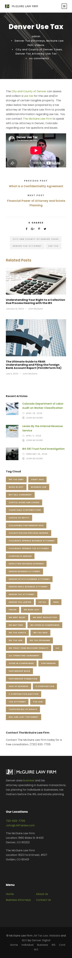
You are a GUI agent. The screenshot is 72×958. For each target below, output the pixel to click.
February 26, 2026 (36, 454)
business (28, 780)
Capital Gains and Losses (24, 502)
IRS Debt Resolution (45, 617)
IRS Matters (16, 625)
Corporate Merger (20, 556)
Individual (27, 945)
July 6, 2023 (12, 373)
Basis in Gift (16, 487)
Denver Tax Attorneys (30, 40)
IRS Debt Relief (17, 617)
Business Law (38, 487)
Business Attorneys (18, 900)
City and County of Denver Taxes (39, 49)
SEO (24, 940)
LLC (57, 648)
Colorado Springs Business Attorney (32, 540)
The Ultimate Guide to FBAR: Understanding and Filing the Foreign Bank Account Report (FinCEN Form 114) (33, 365)
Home (10, 894)
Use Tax (51, 53)
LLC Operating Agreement (24, 655)
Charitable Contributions (25, 510)
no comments (39, 58)
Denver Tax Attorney (30, 53)
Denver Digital (41, 940)
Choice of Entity (19, 517)
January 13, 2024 (15, 308)
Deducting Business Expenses (26, 563)
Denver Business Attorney (24, 571)
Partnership (48, 663)
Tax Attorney (17, 701)
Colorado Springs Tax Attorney (29, 548)
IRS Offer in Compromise (44, 625)
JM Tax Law (40, 936)
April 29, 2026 (34, 413)
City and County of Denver (29, 91)
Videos (39, 45)
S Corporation (45, 686)
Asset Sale (37, 479)
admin (36, 36)
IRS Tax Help (40, 632)
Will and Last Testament (23, 717)
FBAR (56, 602)
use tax (29, 96)
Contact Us (43, 900)
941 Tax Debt (16, 479)
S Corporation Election (23, 694)
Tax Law (38, 701)
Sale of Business (18, 686)
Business (42, 945)
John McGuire (35, 308)
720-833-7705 (15, 821)
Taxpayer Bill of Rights (23, 709)
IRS (53, 945)
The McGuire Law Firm (38, 119)
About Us (42, 894)
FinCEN (12, 609)
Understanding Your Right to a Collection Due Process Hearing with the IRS (35, 301)
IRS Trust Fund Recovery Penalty (28, 648)
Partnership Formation (23, 678)
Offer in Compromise (21, 663)
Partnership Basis (19, 671)
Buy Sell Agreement (20, 494)
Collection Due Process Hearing (28, 533)
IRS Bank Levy (31, 609)
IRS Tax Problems (40, 640)
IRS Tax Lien (15, 640)
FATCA (42, 602)
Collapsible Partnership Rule (26, 525)
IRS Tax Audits (17, 632)
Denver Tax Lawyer (20, 602)
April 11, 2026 (33, 435)
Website (54, 936)
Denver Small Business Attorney (28, 586)
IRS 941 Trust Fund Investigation (43, 449)
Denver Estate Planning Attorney (29, 579)
